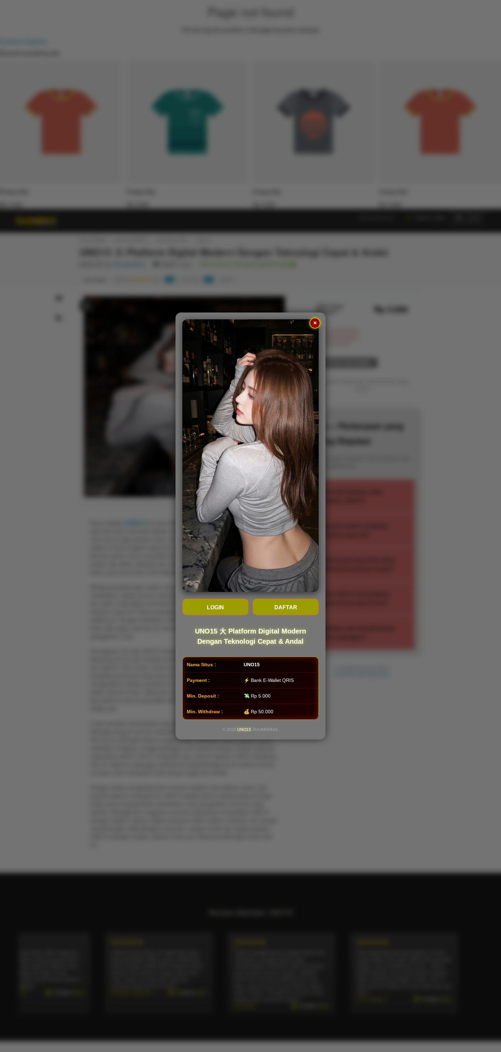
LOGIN (215, 607)
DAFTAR (285, 607)
